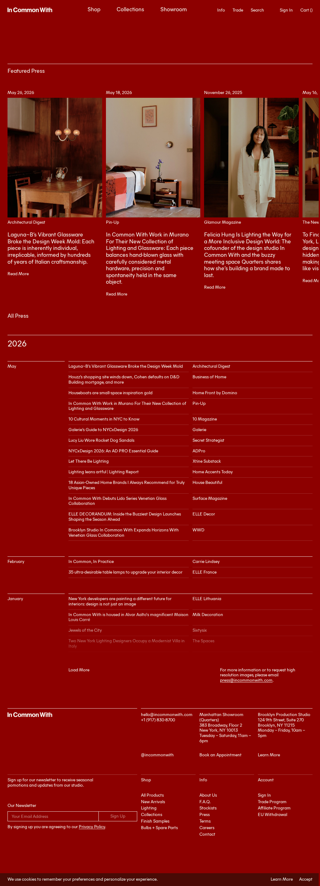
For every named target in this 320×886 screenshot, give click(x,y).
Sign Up (117, 816)
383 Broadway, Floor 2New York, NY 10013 (220, 728)
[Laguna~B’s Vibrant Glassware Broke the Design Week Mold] (55, 157)
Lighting (149, 808)
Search (257, 10)
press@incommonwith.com (246, 680)
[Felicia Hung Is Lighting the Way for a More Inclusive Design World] (251, 157)
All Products (152, 795)
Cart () (306, 10)
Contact (207, 834)
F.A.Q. (205, 801)
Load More (78, 670)
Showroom (173, 9)
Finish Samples (155, 821)
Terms (205, 821)
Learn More (282, 879)
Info (221, 10)
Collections (130, 9)
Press (204, 814)
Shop (94, 9)
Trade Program (272, 801)
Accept (305, 879)
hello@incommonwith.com (166, 714)
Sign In (286, 10)
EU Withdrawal (272, 814)
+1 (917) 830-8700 (158, 720)
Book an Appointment (220, 755)
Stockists (208, 808)
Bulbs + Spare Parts (159, 827)
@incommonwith (157, 755)
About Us (208, 795)
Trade (237, 10)
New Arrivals (153, 801)
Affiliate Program (274, 808)
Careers (206, 827)
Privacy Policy (92, 826)
